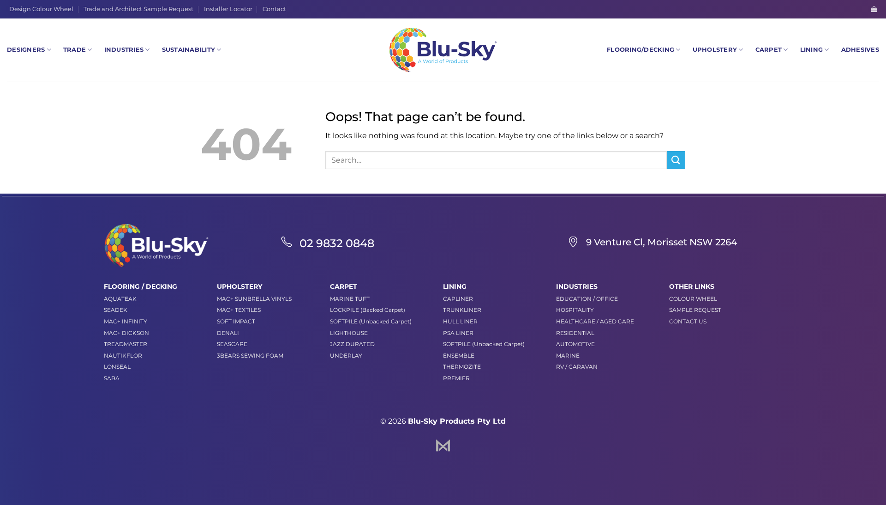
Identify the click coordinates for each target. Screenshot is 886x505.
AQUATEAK (120, 298)
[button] (874, 9)
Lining (811, 49)
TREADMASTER (125, 344)
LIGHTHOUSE (349, 332)
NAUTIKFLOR (123, 355)
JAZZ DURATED (352, 344)
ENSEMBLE (458, 355)
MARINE (568, 355)
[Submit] (676, 160)
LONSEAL (117, 366)
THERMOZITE (462, 366)
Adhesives (860, 49)
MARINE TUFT (350, 298)
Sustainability (189, 49)
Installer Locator (228, 9)
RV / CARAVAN (577, 366)
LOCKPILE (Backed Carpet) (367, 309)
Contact (274, 9)
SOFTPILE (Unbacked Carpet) (371, 321)
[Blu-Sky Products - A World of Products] (443, 50)
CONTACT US (687, 321)
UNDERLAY (346, 355)
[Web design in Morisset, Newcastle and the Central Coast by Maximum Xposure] (443, 444)
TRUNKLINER (462, 309)
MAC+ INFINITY (125, 321)
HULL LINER (460, 321)
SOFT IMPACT (236, 321)
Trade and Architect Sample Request (138, 9)
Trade (74, 49)
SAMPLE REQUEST (695, 309)
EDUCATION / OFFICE (587, 298)
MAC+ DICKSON (126, 332)
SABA (112, 378)
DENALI (228, 332)
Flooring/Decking (640, 49)
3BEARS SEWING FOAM (250, 355)
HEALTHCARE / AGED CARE (595, 321)
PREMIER (456, 378)
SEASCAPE (232, 344)
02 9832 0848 (336, 243)
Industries (124, 49)
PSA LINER (458, 332)
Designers (26, 49)
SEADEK (115, 309)
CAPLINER (458, 298)
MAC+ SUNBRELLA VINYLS (254, 298)
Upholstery (715, 49)
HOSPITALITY (575, 309)
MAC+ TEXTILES (239, 309)
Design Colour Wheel (41, 9)
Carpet (768, 49)
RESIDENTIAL (575, 332)
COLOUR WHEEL (693, 298)
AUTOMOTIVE (575, 344)
